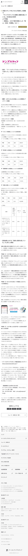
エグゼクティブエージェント (10, 508)
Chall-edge (13, 502)
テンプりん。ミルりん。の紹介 (7, 450)
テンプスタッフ (4, 500)
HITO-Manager (4, 526)
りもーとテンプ (5, 320)
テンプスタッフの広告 (6, 457)
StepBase (10, 528)
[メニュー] (26, 2)
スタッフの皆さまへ (5, 465)
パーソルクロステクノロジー (7, 489)
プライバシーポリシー (5, 541)
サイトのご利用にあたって (6, 539)
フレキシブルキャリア (5, 502)
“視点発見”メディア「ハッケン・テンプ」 (10, 454)
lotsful (2, 515)
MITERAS (10, 526)
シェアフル (7, 515)
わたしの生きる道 (5, 461)
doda (2, 508)
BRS (18, 508)
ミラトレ (12, 515)
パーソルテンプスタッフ (18, 486)
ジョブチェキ (11, 500)
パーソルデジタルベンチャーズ (7, 491)
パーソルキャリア (17, 489)
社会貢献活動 (4, 469)
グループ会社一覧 (19, 473)
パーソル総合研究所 (19, 491)
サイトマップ (4, 477)
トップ (2, 434)
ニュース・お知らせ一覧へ (14, 415)
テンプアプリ (5, 317)
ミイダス (21, 508)
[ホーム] (1, 426)
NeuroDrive (17, 515)
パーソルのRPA (4, 524)
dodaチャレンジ (4, 510)
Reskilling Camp (21, 526)
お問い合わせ (4, 473)
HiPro (22, 515)
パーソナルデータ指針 (5, 544)
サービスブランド (5, 446)
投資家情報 (17, 469)
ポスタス (14, 526)
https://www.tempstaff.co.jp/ (9, 363)
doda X (10, 510)
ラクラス (12, 535)
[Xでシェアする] (14, 409)
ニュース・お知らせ (5, 442)
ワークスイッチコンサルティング (14, 524)
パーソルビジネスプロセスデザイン (8, 487)
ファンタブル (17, 500)
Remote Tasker (4, 528)
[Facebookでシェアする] (9, 409)
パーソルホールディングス (6, 486)
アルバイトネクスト (5, 535)
